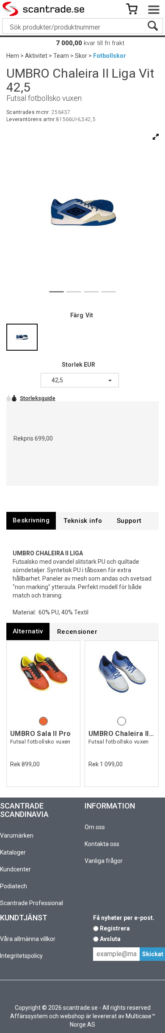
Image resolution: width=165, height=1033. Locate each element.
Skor (81, 55)
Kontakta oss (102, 844)
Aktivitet (36, 55)
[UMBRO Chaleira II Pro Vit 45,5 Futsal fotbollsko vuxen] (121, 679)
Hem (12, 55)
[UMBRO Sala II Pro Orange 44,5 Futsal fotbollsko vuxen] (43, 679)
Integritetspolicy (21, 955)
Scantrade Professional (31, 903)
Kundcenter (15, 869)
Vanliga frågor (104, 860)
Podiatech (13, 886)
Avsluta (110, 939)
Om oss (95, 827)
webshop (72, 1016)
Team (61, 55)
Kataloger (13, 852)
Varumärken (16, 835)
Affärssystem (29, 1016)
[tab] (31, 520)
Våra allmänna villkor (27, 939)
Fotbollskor (109, 55)
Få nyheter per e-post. (123, 917)
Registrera (115, 928)
